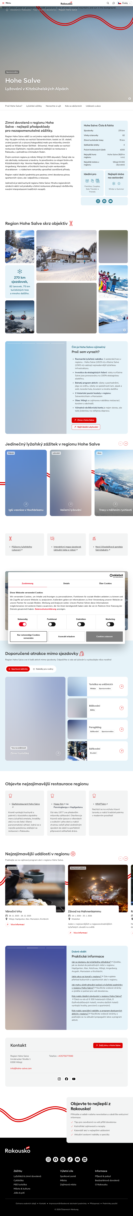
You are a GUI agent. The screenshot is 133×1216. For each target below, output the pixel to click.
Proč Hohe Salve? (13, 106)
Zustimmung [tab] (27, 583)
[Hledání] (108, 3)
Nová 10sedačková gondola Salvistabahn (109, 548)
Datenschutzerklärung (45, 609)
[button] (124, 3)
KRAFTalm (100, 804)
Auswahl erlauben (66, 636)
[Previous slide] (11, 387)
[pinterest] (62, 1159)
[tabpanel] (66, 719)
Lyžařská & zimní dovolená (27, 1176)
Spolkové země (68, 1176)
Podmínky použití (110, 1203)
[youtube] (110, 201)
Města (63, 1180)
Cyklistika (19, 1180)
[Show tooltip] (129, 98)
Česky (125, 3)
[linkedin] (84, 1159)
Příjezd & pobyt (103, 1176)
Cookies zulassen (104, 636)
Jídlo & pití (19, 1193)
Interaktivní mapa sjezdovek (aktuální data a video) (67, 548)
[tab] (18, 669)
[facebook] (104, 201)
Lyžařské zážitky (34, 106)
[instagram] (98, 201)
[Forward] (126, 443)
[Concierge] (113, 3)
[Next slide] (60, 387)
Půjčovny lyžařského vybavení (22, 548)
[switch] (52, 624)
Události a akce (93, 106)
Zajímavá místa (68, 1184)
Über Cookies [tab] (105, 583)
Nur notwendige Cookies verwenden (28, 636)
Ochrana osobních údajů (26, 1203)
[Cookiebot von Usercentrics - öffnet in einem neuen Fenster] (111, 576)
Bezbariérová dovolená (107, 1180)
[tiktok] (70, 1159)
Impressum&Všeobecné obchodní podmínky (68, 1203)
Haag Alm (59, 804)
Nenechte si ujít (53, 106)
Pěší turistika (20, 1184)
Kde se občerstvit (73, 106)
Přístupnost (94, 1203)
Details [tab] (66, 583)
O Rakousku (101, 1184)
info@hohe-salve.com (21, 1068)
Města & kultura (22, 1188)
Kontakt (42, 1203)
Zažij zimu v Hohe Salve (110, 1045)
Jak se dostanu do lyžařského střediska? (91, 962)
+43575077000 (65, 1056)
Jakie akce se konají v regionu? (86, 976)
